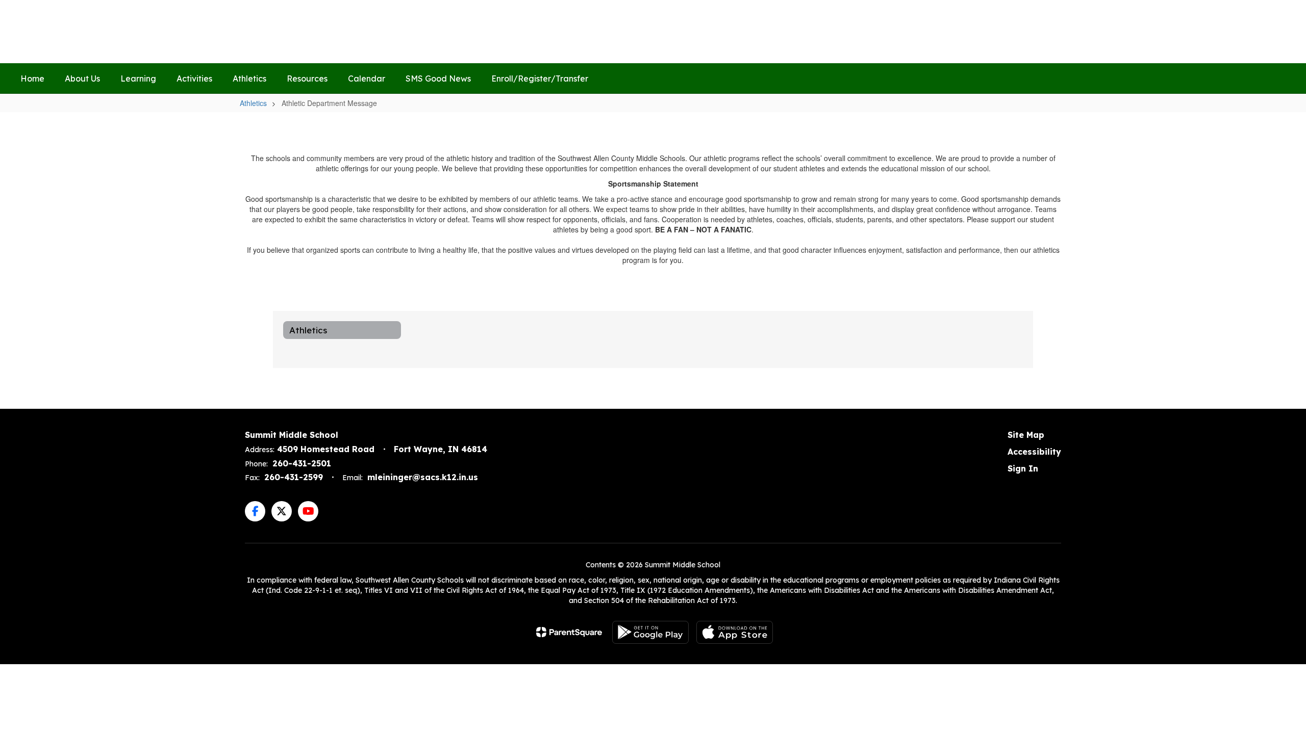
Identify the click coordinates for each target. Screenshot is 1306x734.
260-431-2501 (301, 463)
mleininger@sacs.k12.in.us (422, 477)
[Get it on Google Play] (650, 632)
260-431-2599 (293, 477)
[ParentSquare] (569, 632)
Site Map (1026, 435)
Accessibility (1034, 452)
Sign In (1023, 468)
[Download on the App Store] (734, 632)
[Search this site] (1280, 32)
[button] (1118, 32)
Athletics (253, 103)
